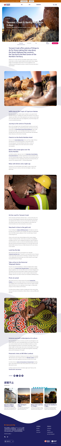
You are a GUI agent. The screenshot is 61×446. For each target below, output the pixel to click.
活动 (29, 4)
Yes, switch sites (24, 1)
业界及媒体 (49, 428)
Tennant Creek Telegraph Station (22, 268)
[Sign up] (56, 4)
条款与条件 (38, 432)
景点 (22, 4)
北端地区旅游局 (50, 432)
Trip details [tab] (29, 43)
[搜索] (54, 4)
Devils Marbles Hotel (19, 140)
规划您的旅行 (38, 4)
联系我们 (38, 428)
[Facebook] (14, 376)
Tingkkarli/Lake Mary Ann (14, 254)
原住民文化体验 (7, 433)
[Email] (22, 376)
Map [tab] (36, 43)
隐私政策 (38, 430)
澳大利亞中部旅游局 (50, 434)
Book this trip (55, 43)
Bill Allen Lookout (30, 357)
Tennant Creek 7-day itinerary (15, 369)
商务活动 (48, 430)
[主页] (6, 4)
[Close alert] (60, 1)
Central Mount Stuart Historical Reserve (23, 129)
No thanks (31, 1)
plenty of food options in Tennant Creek (25, 362)
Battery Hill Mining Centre (22, 230)
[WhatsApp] (20, 376)
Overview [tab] (21, 43)
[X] (17, 376)
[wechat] (4, 436)
